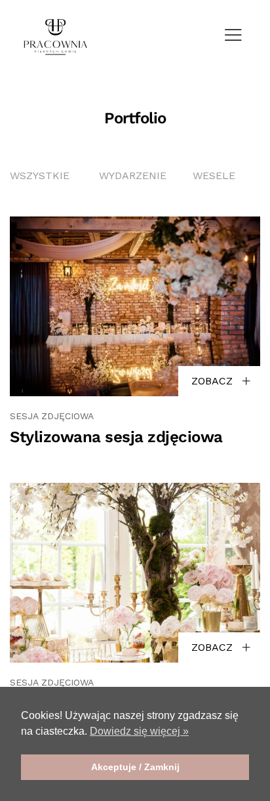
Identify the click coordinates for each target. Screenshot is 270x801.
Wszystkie (39, 175)
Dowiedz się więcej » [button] (139, 731)
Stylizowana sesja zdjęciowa (116, 437)
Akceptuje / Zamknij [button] (135, 767)
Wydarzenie (132, 175)
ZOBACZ (213, 381)
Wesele (214, 175)
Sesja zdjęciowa (52, 416)
